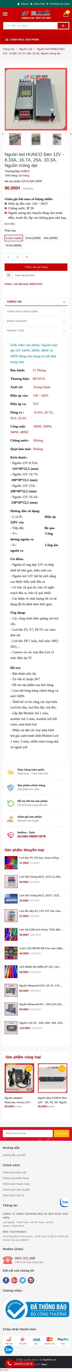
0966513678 (37, 836)
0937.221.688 (25, 1258)
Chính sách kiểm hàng (16, 1178)
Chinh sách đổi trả (13, 1195)
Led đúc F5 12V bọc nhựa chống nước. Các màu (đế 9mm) (39, 858)
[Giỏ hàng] (67, 14)
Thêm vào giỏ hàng (36, 266)
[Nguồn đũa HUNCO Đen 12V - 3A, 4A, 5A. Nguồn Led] (52, 1078)
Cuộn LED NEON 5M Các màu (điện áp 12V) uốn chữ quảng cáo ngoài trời (42, 948)
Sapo (44, 1364)
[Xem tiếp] (10, 224)
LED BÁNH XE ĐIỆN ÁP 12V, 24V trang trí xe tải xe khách (39, 967)
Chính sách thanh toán (16, 1183)
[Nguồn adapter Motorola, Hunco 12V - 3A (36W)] (19, 1078)
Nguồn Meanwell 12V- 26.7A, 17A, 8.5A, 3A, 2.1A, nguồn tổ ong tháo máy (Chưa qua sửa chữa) (39, 986)
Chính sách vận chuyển (16, 1189)
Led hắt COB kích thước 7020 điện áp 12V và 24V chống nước (42, 930)
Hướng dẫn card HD (14, 1155)
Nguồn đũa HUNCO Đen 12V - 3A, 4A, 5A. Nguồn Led (52, 1102)
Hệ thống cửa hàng (59, 4)
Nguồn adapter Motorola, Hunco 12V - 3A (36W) (18, 1102)
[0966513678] (9, 1363)
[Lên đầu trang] (64, 1025)
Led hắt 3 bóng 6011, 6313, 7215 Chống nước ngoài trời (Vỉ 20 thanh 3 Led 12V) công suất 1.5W (41, 895)
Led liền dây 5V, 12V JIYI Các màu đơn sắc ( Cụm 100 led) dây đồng (40, 911)
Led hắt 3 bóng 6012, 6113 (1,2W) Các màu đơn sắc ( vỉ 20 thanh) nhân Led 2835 (41, 877)
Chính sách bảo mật (14, 1172)
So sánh (4, 1370)
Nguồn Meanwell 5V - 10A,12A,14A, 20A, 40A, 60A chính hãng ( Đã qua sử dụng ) (42, 1004)
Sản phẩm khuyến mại (24, 850)
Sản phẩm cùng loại (23, 1057)
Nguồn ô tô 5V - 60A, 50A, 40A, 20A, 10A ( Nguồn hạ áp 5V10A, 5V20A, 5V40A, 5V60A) (41, 1023)
